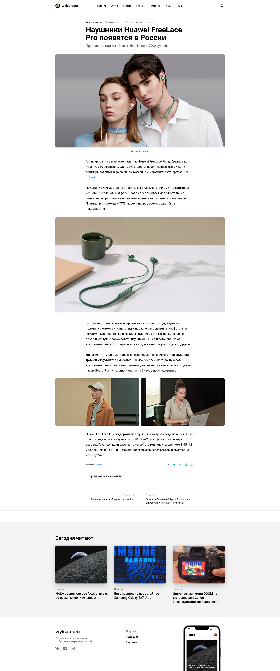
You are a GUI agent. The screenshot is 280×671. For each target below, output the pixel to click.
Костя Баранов (95, 22)
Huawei (99, 465)
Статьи (114, 6)
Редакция (132, 636)
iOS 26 (169, 6)
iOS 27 (180, 6)
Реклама (131, 642)
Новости (101, 6)
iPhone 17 (141, 6)
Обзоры (127, 6)
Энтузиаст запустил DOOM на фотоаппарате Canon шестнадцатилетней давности (195, 598)
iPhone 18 (155, 6)
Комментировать (136, 22)
